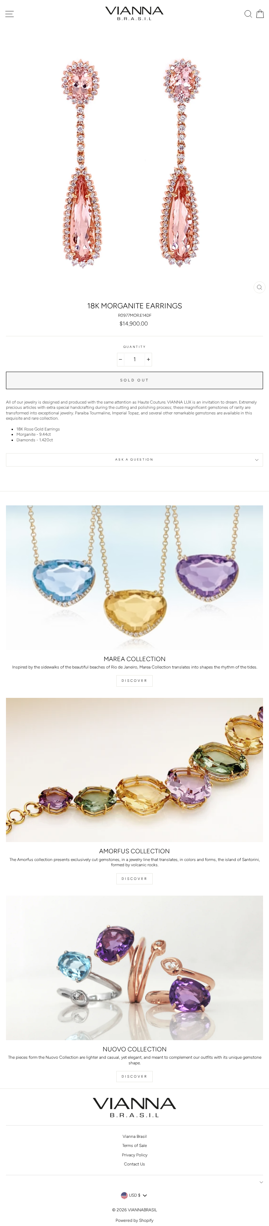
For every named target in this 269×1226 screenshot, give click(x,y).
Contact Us (134, 1164)
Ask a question (134, 459)
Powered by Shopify (134, 1220)
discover (134, 878)
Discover (134, 680)
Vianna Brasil (135, 1136)
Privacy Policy (134, 1155)
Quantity (134, 347)
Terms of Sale (134, 1145)
